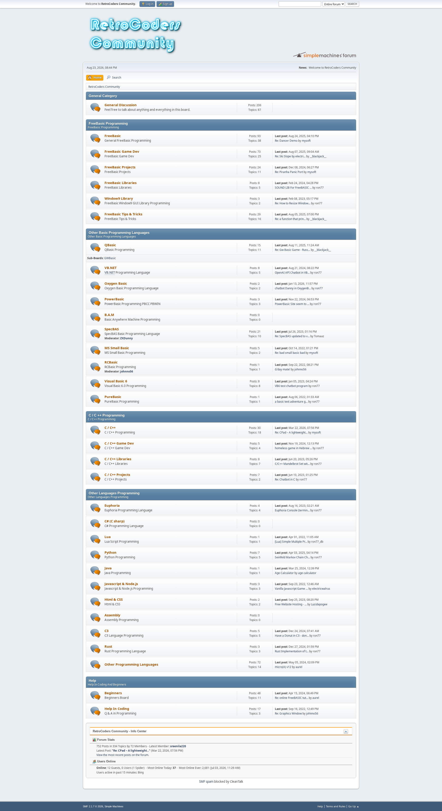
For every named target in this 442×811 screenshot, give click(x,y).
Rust (108, 646)
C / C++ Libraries (118, 459)
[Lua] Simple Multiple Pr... (291, 542)
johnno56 (126, 371)
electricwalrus (321, 589)
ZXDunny (126, 338)
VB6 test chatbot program (291, 386)
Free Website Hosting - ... (291, 604)
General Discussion (121, 104)
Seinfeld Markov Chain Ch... (292, 557)
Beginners (113, 693)
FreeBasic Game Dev (122, 151)
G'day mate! (282, 369)
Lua (108, 536)
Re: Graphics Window (288, 713)
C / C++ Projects (117, 474)
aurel (299, 667)
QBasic (110, 245)
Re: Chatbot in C (285, 479)
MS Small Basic (117, 347)
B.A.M (109, 314)
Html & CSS (114, 599)
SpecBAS (112, 329)
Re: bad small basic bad (290, 353)
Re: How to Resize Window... (292, 203)
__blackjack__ (318, 156)
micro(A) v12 (283, 667)
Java (108, 568)
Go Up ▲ (353, 806)
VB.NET (110, 267)
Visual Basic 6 (116, 381)
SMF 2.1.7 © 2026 (93, 806)
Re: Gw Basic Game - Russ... (292, 250)
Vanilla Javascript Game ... (291, 589)
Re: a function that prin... (290, 219)
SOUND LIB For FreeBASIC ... (293, 188)
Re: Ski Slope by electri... (290, 156)
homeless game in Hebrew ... (293, 448)
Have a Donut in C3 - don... (292, 636)
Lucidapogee (319, 604)
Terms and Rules (335, 806)
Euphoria (112, 505)
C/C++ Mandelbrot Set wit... (292, 464)
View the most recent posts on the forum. (122, 755)
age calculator (307, 573)
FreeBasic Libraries (121, 182)
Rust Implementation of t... (291, 651)
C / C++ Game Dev (119, 443)
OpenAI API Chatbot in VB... (292, 273)
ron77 (319, 288)
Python (110, 552)
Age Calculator (284, 573)
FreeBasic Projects (120, 167)
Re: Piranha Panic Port (289, 172)
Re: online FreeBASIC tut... (291, 698)
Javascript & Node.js (121, 583)
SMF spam (206, 781)
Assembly (112, 615)
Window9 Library (119, 198)
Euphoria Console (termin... (292, 510)
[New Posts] (95, 107)
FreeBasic (113, 135)
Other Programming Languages (131, 664)
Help (320, 806)
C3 (106, 630)
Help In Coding (117, 708)
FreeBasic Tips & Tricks (123, 214)
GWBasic (110, 258)
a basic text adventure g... (291, 402)
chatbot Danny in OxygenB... (293, 288)
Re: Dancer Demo (286, 141)
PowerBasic (114, 299)
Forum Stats (105, 739)
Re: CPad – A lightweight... (291, 432)
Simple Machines (114, 806)
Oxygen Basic (116, 283)
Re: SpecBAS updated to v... (292, 336)
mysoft (306, 141)
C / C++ (110, 427)
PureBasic (113, 396)
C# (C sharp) (115, 521)
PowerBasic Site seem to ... (292, 304)
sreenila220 (178, 746)
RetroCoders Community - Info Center (119, 731)
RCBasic (111, 362)
